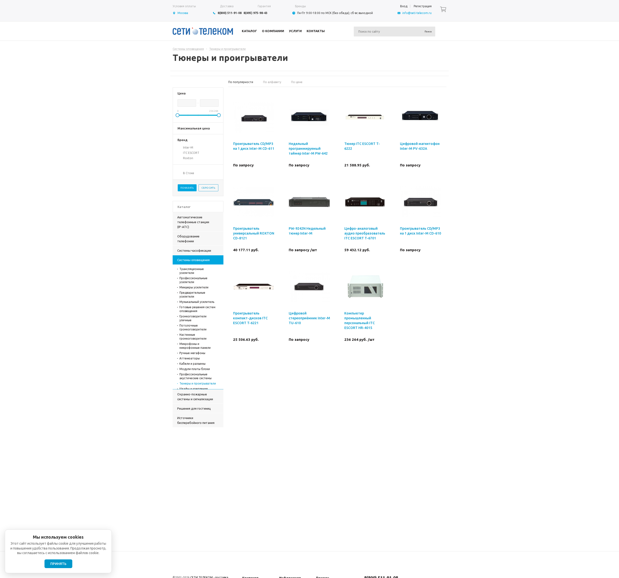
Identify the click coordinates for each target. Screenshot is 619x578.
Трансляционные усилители (191, 270)
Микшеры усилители (193, 287)
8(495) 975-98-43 (255, 12)
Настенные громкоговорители (192, 336)
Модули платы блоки (194, 369)
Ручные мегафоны (192, 353)
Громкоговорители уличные (192, 318)
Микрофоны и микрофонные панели (195, 345)
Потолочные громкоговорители (192, 327)
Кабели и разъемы (192, 363)
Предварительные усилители (192, 294)
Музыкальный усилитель (196, 301)
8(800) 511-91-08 (230, 12)
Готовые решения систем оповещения (197, 309)
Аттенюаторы (189, 358)
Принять (58, 564)
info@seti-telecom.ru (417, 12)
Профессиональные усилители (193, 280)
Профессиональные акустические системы (195, 376)
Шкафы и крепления (193, 388)
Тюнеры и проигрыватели (197, 383)
